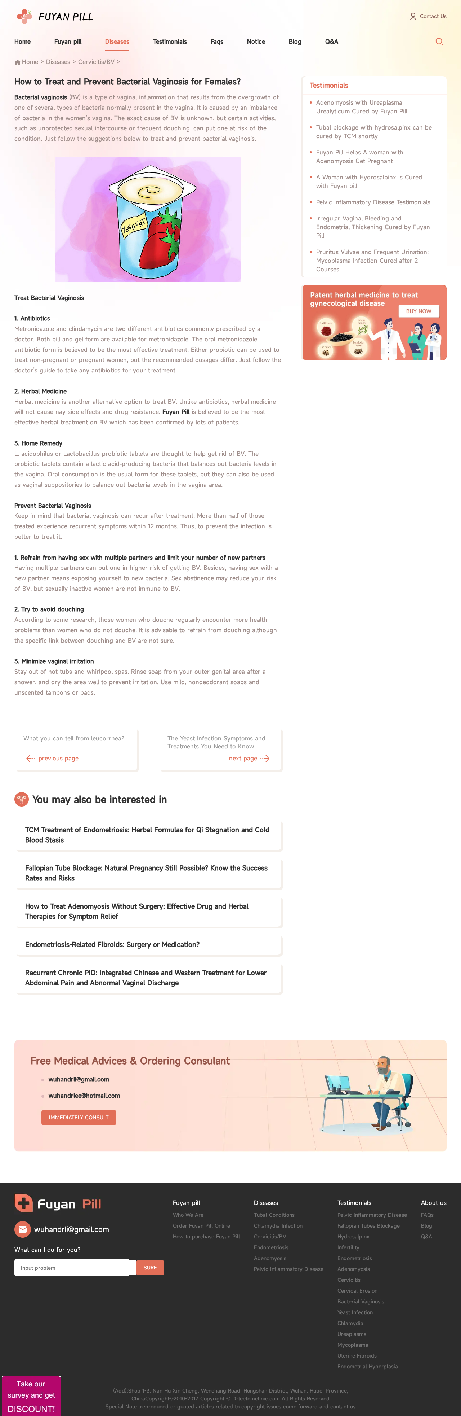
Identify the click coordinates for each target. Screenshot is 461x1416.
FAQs (427, 1214)
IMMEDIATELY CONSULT (79, 1117)
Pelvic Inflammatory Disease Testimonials (373, 202)
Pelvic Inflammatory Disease (288, 1269)
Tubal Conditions (274, 1214)
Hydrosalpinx (353, 1236)
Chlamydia (350, 1323)
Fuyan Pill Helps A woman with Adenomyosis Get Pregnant (359, 156)
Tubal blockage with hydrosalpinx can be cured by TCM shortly (374, 131)
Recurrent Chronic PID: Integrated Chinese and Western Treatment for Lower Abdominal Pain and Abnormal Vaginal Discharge (146, 977)
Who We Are (188, 1214)
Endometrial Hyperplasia (367, 1366)
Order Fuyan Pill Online (201, 1225)
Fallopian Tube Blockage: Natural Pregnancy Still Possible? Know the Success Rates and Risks (146, 873)
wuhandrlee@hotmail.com (84, 1096)
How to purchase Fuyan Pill (206, 1236)
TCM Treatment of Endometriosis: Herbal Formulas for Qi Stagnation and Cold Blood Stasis (147, 834)
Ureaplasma (352, 1333)
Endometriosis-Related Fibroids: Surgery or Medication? (112, 944)
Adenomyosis (270, 1258)
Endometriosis (271, 1247)
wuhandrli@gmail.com (79, 1079)
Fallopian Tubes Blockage (368, 1225)
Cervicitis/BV (96, 62)
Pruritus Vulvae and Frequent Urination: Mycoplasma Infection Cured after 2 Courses (372, 260)
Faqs (217, 41)
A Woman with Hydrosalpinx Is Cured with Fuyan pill (369, 181)
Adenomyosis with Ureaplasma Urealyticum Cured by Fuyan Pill (361, 107)
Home (22, 41)
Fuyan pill (67, 41)
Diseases (117, 41)
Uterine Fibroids (357, 1355)
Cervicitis (349, 1279)
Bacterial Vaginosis (360, 1301)
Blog (295, 41)
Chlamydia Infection (278, 1225)
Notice (256, 41)
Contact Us (433, 16)
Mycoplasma (352, 1344)
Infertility (348, 1247)
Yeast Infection (355, 1312)
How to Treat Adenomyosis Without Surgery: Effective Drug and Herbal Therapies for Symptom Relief (137, 911)
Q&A (331, 41)
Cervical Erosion (357, 1290)
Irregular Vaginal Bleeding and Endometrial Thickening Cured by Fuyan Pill (373, 227)
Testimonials (170, 41)
